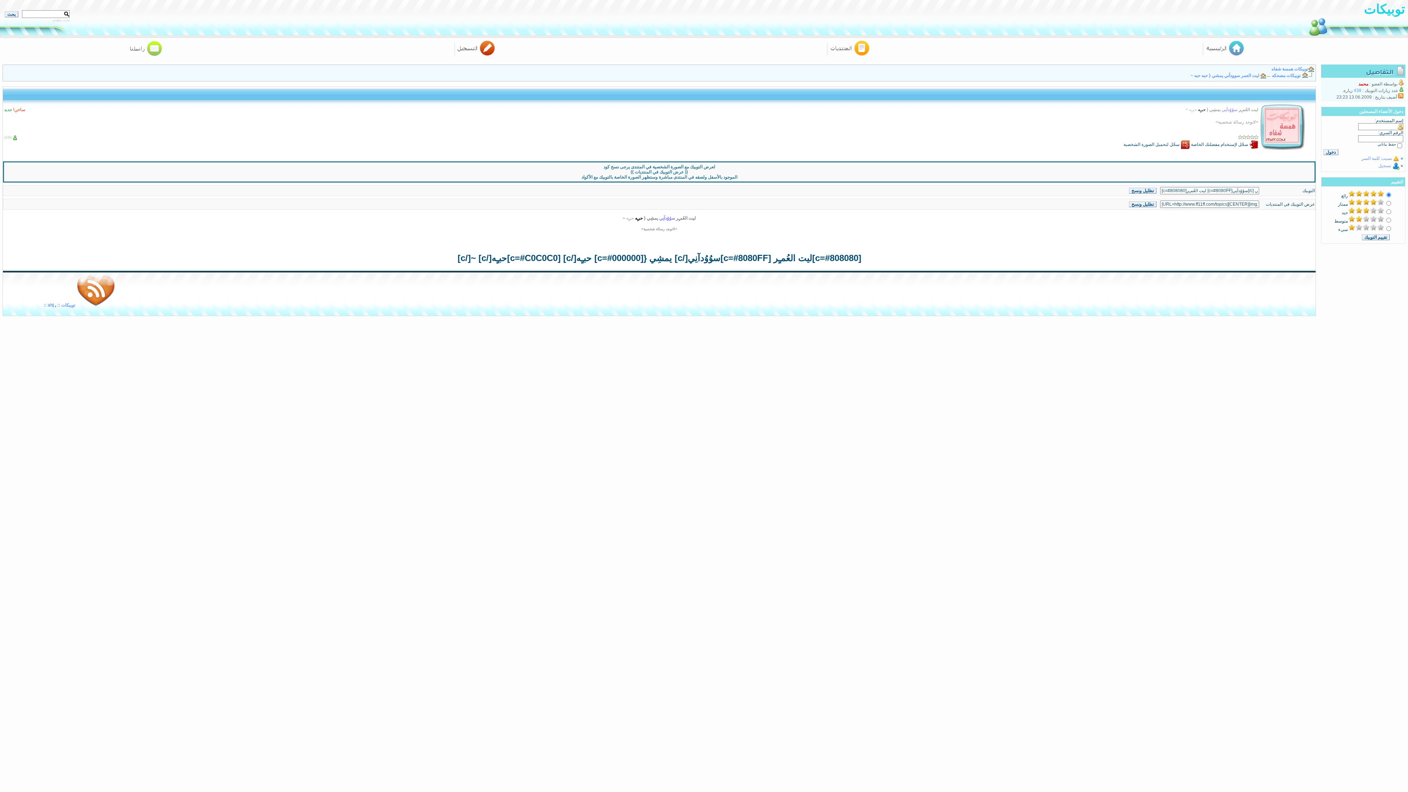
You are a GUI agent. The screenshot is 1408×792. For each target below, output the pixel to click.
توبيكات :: (65, 305)
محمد (1363, 84)
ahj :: (49, 305)
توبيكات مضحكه (1286, 75)
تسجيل (1384, 165)
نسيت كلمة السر (1376, 158)
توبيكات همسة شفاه (1290, 69)
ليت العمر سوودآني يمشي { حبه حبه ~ (1225, 75)
